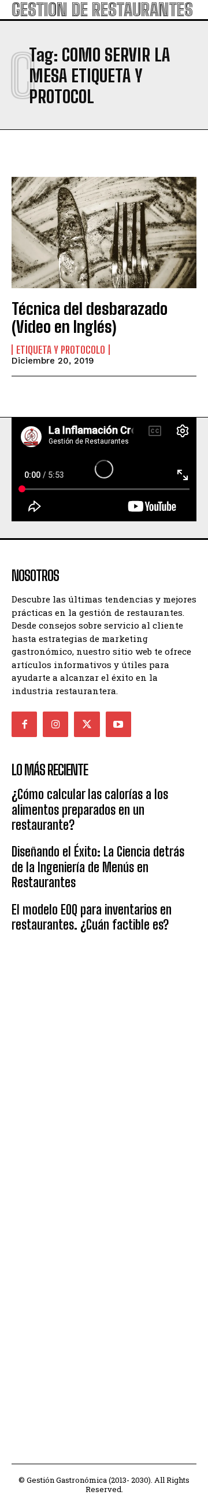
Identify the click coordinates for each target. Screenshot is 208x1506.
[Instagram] (55, 724)
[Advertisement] (104, 1059)
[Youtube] (118, 724)
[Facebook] (24, 724)
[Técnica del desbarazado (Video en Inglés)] (104, 232)
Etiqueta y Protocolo (60, 349)
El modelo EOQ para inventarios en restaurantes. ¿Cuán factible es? (92, 917)
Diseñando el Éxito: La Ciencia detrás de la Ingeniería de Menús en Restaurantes (98, 867)
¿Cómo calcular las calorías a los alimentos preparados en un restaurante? (90, 809)
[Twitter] (86, 724)
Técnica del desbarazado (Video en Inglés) (90, 317)
